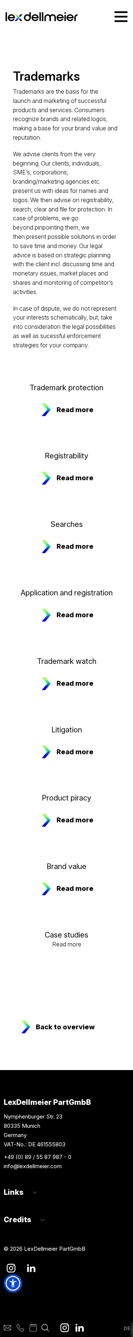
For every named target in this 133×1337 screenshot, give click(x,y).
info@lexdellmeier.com (33, 1166)
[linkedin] (79, 1328)
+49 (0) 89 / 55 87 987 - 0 (37, 1156)
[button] (13, 1283)
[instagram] (64, 1328)
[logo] (42, 16)
